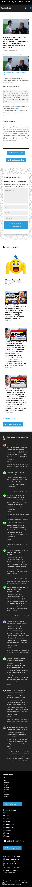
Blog (5, 792)
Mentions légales (7, 882)
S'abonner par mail (12, 848)
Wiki (5, 780)
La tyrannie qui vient (23, 133)
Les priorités (7, 785)
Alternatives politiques (9, 126)
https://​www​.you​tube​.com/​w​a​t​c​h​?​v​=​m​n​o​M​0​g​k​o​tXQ (15, 73)
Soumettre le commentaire (16, 225)
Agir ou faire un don (16, 160)
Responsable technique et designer (12, 884)
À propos (6, 794)
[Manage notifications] (3, 883)
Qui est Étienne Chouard (21, 881)
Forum (6, 778)
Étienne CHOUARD (12, 445)
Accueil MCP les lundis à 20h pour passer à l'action (17, 2)
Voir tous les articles (13, 424)
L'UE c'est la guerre (12, 133)
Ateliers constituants (23, 126)
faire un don (17, 108)
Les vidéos (7, 789)
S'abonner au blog (16, 153)
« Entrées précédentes (9, 418)
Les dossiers (7, 787)
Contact (6, 796)
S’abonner (6, 782)
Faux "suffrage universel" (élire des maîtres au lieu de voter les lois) (16, 131)
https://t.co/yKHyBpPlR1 (14, 97)
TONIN (9, 690)
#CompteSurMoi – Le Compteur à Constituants (14, 281)
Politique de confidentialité (21, 882)
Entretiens (26, 128)
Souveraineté (9, 139)
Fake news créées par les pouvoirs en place (14, 129)
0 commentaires (13, 50)
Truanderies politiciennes (19, 139)
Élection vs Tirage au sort (16, 128)
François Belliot (11, 727)
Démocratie (6, 128)
